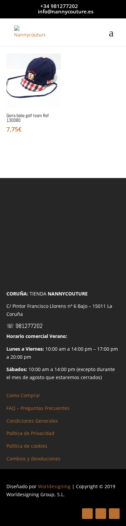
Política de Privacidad (30, 433)
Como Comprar (23, 395)
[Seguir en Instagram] (114, 513)
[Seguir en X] (100, 513)
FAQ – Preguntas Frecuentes (38, 408)
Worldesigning (54, 486)
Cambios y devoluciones (33, 458)
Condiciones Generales (32, 421)
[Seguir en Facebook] (87, 513)
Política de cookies (26, 446)
